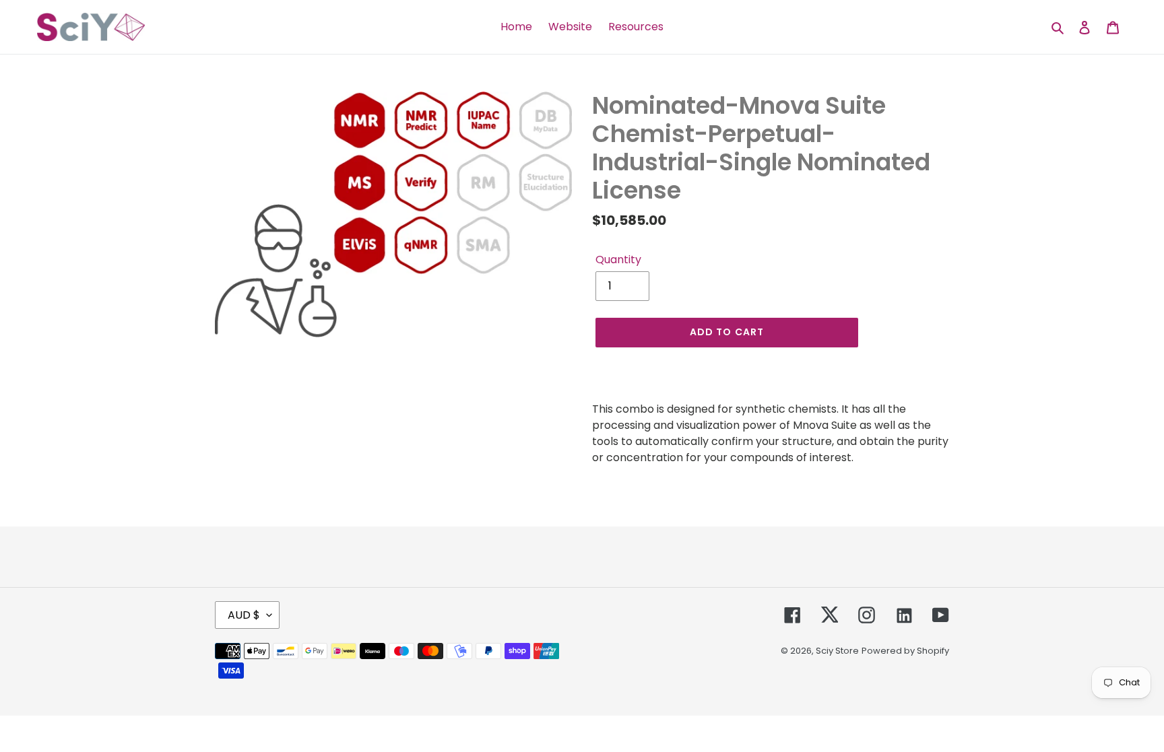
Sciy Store (837, 650)
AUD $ (244, 615)
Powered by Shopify (905, 650)
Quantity (618, 259)
